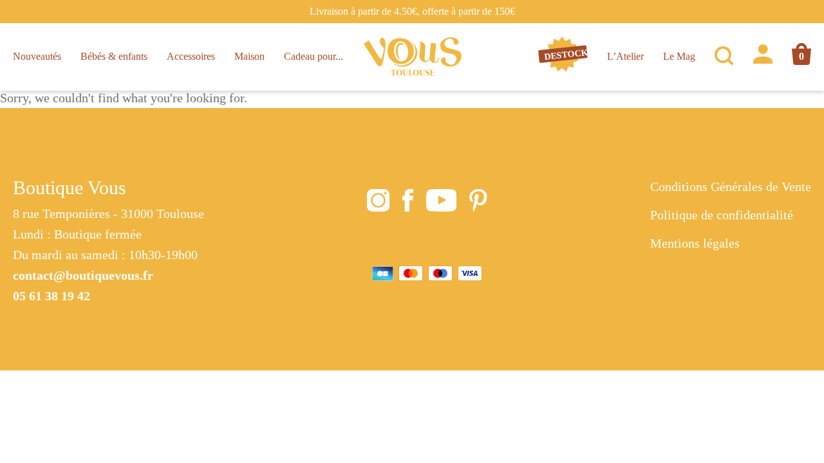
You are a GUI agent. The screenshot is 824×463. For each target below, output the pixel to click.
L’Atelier (625, 56)
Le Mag (679, 56)
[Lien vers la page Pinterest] (478, 203)
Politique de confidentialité (721, 215)
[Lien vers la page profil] (763, 56)
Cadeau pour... (313, 56)
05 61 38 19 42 (51, 296)
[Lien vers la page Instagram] (378, 203)
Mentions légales (695, 243)
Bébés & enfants (113, 56)
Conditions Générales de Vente (730, 186)
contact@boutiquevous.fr (83, 275)
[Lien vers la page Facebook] (407, 203)
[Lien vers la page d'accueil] (413, 56)
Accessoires (191, 56)
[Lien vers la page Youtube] (441, 203)
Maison (249, 56)
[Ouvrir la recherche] (724, 57)
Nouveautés (37, 56)
